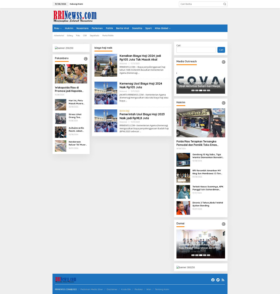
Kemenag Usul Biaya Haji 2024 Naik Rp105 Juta (141, 85)
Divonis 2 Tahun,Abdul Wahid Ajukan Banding (207, 204)
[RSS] (223, 280)
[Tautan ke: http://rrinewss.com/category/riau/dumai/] (224, 224)
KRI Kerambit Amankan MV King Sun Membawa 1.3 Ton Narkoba (206, 172)
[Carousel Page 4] (204, 90)
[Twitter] (218, 280)
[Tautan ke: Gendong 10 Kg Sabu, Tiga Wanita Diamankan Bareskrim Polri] (183, 159)
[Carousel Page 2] (196, 90)
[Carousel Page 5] (208, 90)
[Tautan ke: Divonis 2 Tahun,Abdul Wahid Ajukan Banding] (183, 207)
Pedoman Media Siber (92, 289)
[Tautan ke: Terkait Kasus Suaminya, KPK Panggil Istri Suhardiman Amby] (183, 191)
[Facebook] (213, 280)
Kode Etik (126, 289)
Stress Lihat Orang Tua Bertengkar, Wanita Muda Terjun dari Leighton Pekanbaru (76, 116)
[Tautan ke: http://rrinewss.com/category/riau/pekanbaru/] (86, 59)
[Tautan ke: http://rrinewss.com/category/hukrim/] (224, 103)
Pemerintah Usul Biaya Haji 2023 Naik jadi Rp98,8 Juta (142, 116)
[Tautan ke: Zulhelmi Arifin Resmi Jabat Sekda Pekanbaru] (60, 131)
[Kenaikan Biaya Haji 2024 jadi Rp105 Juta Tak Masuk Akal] (138, 73)
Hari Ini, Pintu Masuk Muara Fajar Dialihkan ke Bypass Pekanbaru (77, 102)
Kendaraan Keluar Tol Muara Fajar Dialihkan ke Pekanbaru (78, 143)
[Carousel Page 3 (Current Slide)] (200, 90)
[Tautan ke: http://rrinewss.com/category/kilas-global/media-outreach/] (224, 62)
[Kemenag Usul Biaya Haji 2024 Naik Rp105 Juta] (126, 100)
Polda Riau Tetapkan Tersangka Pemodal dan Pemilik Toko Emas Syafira (196, 143)
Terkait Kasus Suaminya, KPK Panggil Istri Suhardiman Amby (207, 188)
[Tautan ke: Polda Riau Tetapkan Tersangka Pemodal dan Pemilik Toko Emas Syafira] (200, 122)
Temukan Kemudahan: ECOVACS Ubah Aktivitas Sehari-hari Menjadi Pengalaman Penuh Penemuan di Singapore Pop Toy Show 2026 (200, 84)
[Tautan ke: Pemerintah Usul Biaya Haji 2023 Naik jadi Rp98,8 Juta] (105, 120)
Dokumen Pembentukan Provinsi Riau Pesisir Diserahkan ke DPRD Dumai (199, 246)
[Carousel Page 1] (193, 90)
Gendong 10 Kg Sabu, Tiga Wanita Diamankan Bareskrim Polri (208, 156)
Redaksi (139, 289)
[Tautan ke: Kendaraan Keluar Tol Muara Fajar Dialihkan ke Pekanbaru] (60, 145)
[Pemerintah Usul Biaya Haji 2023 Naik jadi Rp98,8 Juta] (140, 131)
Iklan (148, 289)
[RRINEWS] (76, 16)
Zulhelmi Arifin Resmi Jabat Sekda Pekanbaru (76, 129)
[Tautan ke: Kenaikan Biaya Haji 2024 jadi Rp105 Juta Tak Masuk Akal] (105, 65)
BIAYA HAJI (124, 111)
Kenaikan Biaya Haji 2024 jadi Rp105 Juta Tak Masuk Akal (140, 57)
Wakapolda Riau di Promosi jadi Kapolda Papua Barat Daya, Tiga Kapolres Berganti (70, 89)
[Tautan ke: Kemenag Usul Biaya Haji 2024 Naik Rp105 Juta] (105, 92)
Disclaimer (112, 289)
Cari (178, 45)
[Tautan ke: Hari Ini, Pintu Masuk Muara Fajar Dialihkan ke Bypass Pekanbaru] (60, 104)
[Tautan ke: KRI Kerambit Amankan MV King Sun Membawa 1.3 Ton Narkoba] (183, 175)
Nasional (123, 63)
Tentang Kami (162, 289)
